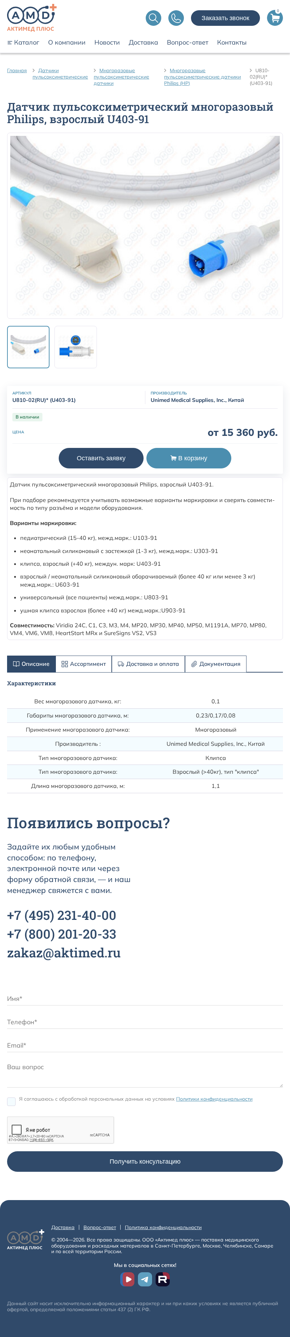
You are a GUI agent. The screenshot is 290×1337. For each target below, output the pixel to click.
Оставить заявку (101, 458)
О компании (67, 42)
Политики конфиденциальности (214, 1099)
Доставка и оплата (152, 663)
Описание (36, 663)
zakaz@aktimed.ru (64, 952)
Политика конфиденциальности (163, 1227)
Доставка (143, 42)
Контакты (231, 42)
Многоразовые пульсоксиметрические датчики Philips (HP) (202, 76)
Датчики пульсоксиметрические (60, 73)
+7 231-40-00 (61, 914)
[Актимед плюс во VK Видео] (127, 1279)
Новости (107, 42)
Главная (17, 70)
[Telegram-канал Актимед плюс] (145, 1279)
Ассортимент (88, 663)
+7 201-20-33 (61, 933)
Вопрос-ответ (187, 42)
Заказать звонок (225, 18)
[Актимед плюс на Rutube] (163, 1279)
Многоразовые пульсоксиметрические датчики (121, 76)
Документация (219, 663)
